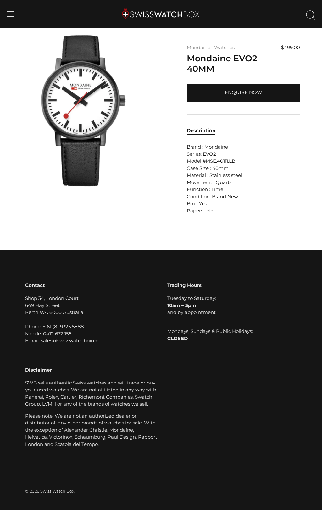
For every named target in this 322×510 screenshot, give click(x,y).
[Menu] (11, 14)
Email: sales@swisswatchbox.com (64, 341)
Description (201, 130)
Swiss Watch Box (57, 491)
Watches (224, 47)
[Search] (310, 15)
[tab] (204, 130)
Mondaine (198, 47)
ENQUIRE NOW (243, 92)
